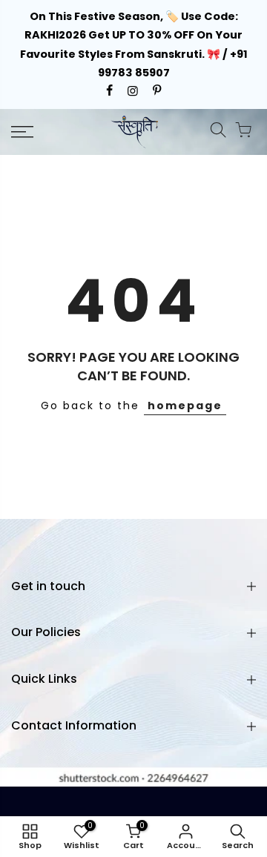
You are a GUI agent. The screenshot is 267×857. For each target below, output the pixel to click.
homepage (185, 405)
